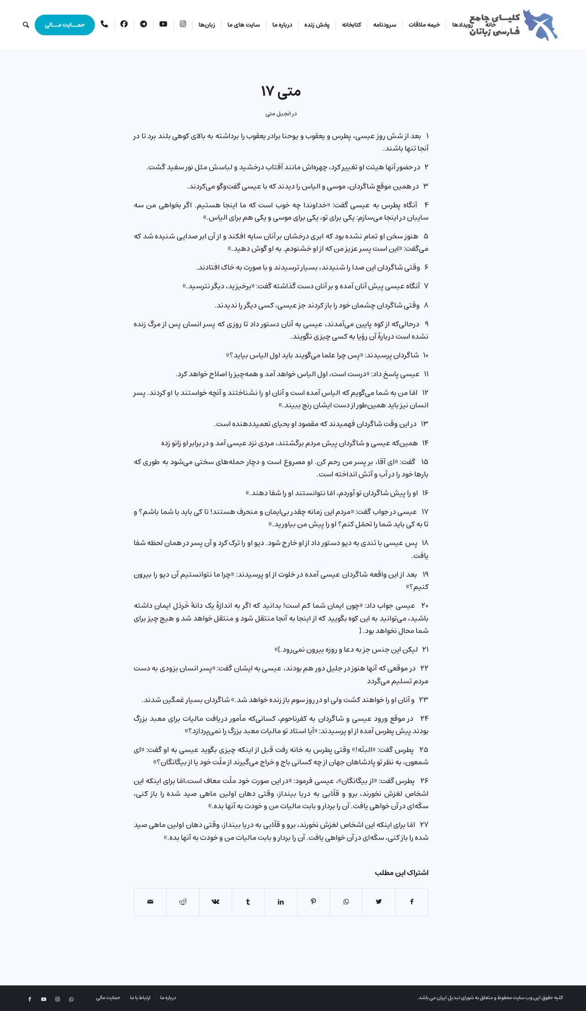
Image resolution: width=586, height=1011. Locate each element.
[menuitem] (490, 25)
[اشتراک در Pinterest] (314, 902)
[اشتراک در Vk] (216, 902)
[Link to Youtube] (43, 999)
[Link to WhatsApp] (71, 999)
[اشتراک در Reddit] (183, 902)
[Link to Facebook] (30, 999)
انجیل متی (278, 113)
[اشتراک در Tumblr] (248, 902)
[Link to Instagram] (57, 999)
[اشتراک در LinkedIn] (281, 902)
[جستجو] (26, 25)
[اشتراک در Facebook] (412, 902)
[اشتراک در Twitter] (379, 902)
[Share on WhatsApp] (346, 902)
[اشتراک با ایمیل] (150, 902)
